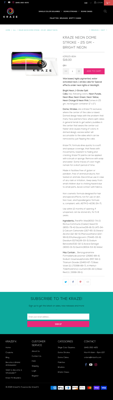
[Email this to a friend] (88, 282)
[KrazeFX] (10, 12)
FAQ (34, 361)
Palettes (54, 18)
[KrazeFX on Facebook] (4, 3)
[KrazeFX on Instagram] (13, 3)
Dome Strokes (71, 11)
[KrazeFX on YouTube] (9, 3)
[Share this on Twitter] (66, 282)
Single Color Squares (49, 11)
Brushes (64, 18)
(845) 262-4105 (22, 3)
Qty (64, 66)
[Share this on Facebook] (73, 282)
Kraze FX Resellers (13, 378)
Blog (7, 357)
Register (35, 376)
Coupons (9, 352)
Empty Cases (75, 18)
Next (103, 30)
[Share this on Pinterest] (80, 282)
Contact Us (36, 356)
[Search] (105, 11)
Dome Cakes (86, 11)
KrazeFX (16, 387)
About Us (36, 351)
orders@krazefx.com (92, 357)
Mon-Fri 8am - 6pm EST (94, 352)
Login (34, 371)
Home (8, 347)
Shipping (35, 366)
